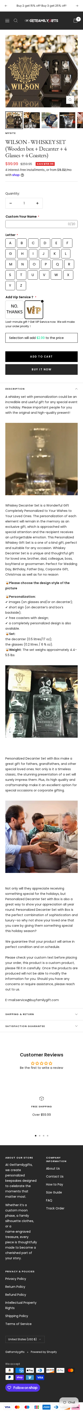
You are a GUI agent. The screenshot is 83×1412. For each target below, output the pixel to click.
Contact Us (55, 1176)
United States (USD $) (22, 1339)
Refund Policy (15, 1294)
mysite (10, 133)
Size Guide (54, 1192)
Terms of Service (18, 1324)
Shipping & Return (19, 1014)
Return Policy (15, 1286)
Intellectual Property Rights (21, 1305)
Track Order (55, 1208)
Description (15, 389)
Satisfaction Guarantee (25, 1026)
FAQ (49, 1200)
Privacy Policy (15, 1279)
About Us (53, 1168)
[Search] (16, 21)
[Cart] (75, 21)
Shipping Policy (16, 1316)
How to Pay (54, 1184)
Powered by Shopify (44, 1352)
